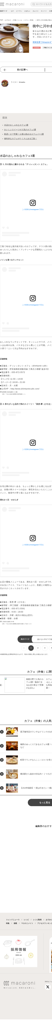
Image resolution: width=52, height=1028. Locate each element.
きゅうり (35, 11)
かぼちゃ (27, 11)
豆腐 (50, 11)
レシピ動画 (37, 920)
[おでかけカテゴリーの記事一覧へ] (37, 47)
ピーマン (19, 11)
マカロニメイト (27, 923)
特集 (7, 923)
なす (12, 11)
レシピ (26, 920)
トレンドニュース (13, 920)
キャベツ (44, 11)
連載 (15, 923)
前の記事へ (22, 69)
